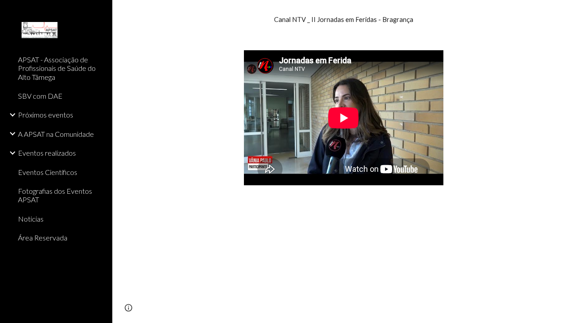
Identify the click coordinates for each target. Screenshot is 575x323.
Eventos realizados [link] (47, 152)
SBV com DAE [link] (40, 96)
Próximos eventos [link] (45, 114)
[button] (564, 12)
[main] (343, 20)
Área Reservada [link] (42, 237)
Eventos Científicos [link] (47, 172)
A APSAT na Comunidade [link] (56, 134)
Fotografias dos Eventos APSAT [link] (55, 195)
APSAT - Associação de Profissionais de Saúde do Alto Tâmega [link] (57, 68)
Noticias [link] (31, 218)
